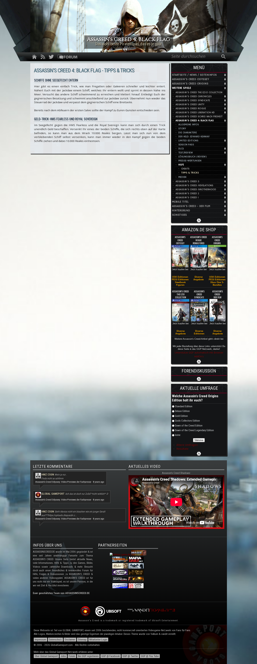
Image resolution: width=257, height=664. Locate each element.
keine (177, 435)
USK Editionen (180, 277)
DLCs (181, 148)
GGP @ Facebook (110, 656)
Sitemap (82, 639)
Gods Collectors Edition (187, 420)
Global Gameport (53, 493)
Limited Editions (188, 140)
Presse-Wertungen (189, 160)
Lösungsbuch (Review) (192, 156)
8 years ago (98, 482)
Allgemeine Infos (188, 124)
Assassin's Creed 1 (187, 197)
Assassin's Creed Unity (190, 104)
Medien (182, 177)
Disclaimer (70, 639)
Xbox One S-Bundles (217, 283)
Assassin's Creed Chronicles (194, 96)
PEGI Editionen (180, 279)
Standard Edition (183, 406)
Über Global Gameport (46, 656)
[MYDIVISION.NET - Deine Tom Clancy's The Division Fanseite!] (120, 561)
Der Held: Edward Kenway (194, 136)
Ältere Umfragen (187, 445)
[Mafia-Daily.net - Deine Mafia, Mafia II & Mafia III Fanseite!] (136, 561)
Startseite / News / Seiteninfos (194, 75)
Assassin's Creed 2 (187, 193)
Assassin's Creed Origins (190, 84)
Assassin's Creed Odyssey (190, 79)
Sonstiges (179, 215)
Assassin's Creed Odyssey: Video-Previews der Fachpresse (63, 482)
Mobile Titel (180, 202)
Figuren (180, 285)
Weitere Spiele (181, 88)
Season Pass (186, 144)
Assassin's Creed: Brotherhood (196, 189)
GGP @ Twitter (130, 656)
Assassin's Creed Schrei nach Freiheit (199, 116)
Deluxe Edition (182, 411)
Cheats (185, 168)
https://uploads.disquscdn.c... (62, 515)
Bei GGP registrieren (88, 656)
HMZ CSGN (47, 474)
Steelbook (180, 282)
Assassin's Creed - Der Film (191, 206)
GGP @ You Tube (150, 656)
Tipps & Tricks (190, 172)
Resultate (182, 448)
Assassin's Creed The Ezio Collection (199, 92)
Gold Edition (181, 416)
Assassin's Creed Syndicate (193, 100)
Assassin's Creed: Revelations (194, 185)
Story (182, 128)
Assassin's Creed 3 (187, 181)
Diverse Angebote (198, 278)
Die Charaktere (187, 132)
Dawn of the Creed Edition (188, 425)
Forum (72, 656)
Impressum (40, 639)
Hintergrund (181, 210)
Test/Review (185, 152)
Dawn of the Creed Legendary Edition (194, 430)
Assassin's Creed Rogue (191, 108)
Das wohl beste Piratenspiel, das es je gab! (128, 44)
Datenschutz (55, 639)
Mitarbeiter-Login (98, 639)
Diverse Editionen (199, 332)
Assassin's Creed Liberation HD (195, 112)
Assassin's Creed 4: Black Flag (195, 120)
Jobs (63, 656)
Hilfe (181, 164)
